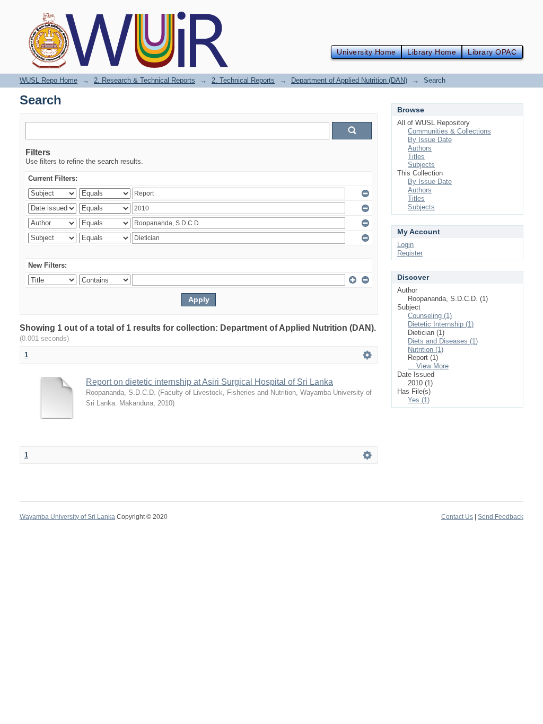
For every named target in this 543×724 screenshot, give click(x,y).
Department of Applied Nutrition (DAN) (349, 80)
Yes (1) (419, 400)
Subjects (421, 165)
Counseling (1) (430, 316)
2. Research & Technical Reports (144, 80)
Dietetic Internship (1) (441, 324)
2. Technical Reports (243, 80)
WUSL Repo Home (48, 80)
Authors (420, 148)
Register (410, 253)
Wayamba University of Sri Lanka (67, 516)
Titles (416, 157)
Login (405, 245)
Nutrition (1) (425, 350)
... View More (428, 366)
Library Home (431, 52)
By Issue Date (430, 140)
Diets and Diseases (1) (443, 341)
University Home (366, 52)
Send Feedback (500, 516)
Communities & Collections (449, 131)
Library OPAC (492, 52)
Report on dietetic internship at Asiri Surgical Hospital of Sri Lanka (209, 381)
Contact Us (457, 516)
